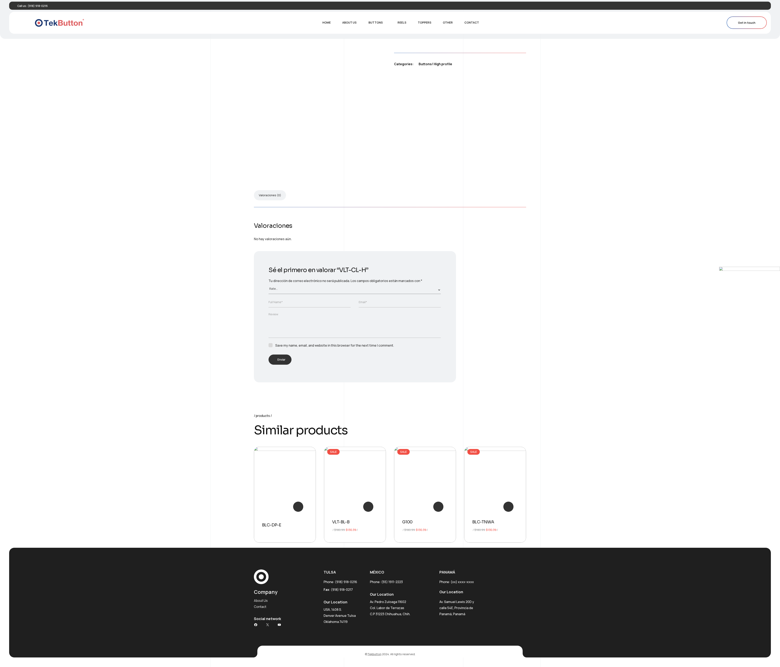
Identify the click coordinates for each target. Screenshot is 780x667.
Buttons (375, 22)
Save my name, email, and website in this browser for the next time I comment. (334, 345)
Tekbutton (374, 654)
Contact (471, 22)
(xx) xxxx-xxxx (462, 582)
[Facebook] (751, 5)
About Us (349, 22)
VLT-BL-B (340, 522)
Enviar (281, 359)
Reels (402, 22)
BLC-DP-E (271, 525)
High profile (443, 64)
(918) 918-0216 (38, 6)
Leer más (298, 507)
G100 (407, 522)
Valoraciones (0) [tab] (270, 195)
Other (448, 22)
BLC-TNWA (483, 522)
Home (326, 22)
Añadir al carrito (368, 507)
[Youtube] (763, 5)
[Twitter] (757, 5)
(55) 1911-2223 (392, 582)
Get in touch (746, 23)
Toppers (424, 22)
